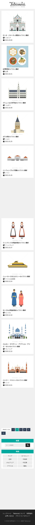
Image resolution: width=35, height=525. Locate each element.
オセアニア (10, 462)
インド (7, 382)
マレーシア (8, 349)
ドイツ (7, 173)
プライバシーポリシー (23, 516)
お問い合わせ (9, 516)
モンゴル (8, 312)
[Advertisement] (17, 198)
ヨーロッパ (25, 456)
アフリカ (10, 466)
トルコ (7, 139)
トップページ (7, 513)
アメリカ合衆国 (10, 279)
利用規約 (29, 513)
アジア (10, 456)
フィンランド (9, 245)
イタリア (8, 37)
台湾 (6, 71)
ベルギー (8, 105)
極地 (25, 466)
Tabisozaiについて (19, 513)
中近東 (25, 462)
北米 (10, 459)
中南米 (25, 459)
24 (3, 433)
